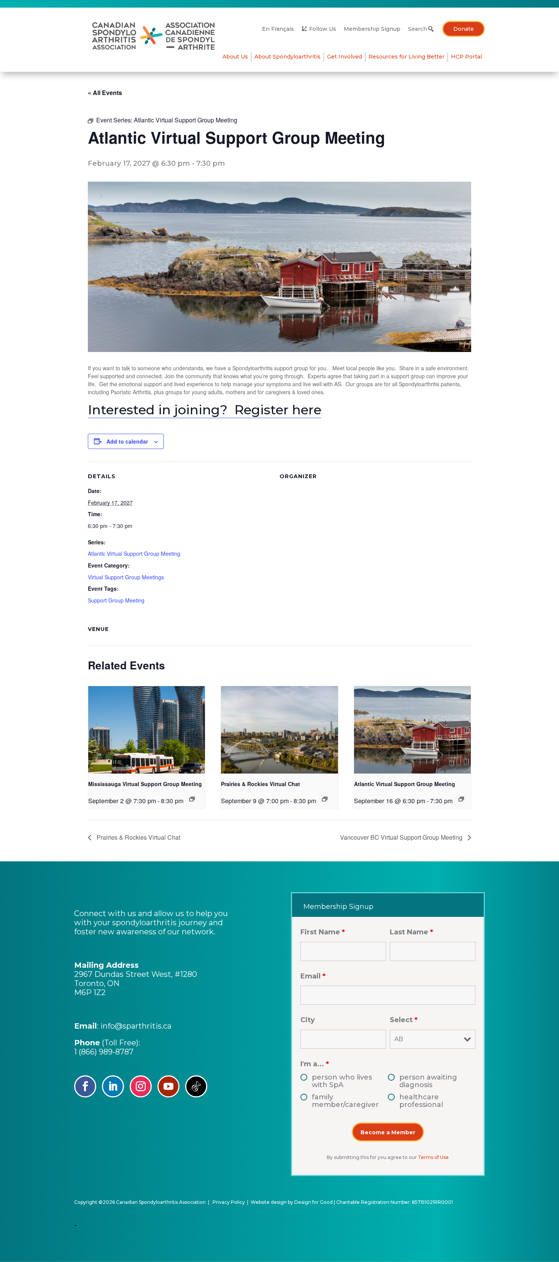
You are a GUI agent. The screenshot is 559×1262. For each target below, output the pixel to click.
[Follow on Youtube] (168, 1086)
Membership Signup (372, 28)
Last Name (411, 932)
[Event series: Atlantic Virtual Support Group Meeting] (461, 799)
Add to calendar (127, 441)
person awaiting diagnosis (428, 1081)
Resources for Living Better (406, 56)
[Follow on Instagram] (141, 1086)
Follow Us (322, 28)
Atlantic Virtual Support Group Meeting (134, 553)
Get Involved (344, 56)
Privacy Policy (229, 1202)
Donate (463, 28)
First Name (322, 932)
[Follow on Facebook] (85, 1086)
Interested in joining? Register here (204, 410)
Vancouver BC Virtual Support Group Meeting (402, 837)
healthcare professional (421, 1100)
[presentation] (146, 730)
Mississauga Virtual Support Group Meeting (145, 784)
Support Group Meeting (116, 600)
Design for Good (313, 1202)
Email (313, 976)
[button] (431, 29)
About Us (235, 56)
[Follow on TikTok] (196, 1086)
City (307, 1020)
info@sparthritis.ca (136, 1026)
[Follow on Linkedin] (113, 1086)
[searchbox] (419, 29)
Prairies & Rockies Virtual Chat (260, 784)
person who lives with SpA (342, 1081)
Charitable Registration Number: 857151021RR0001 (394, 1202)
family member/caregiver (345, 1100)
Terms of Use (433, 1157)
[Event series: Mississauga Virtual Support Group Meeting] (192, 799)
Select (404, 1020)
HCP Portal (466, 56)
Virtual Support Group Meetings (126, 577)
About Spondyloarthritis (287, 56)
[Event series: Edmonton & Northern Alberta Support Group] (324, 799)
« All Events (105, 92)
